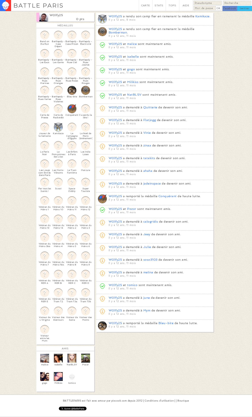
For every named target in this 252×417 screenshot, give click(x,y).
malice (132, 44)
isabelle (133, 56)
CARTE (145, 5)
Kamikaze (202, 16)
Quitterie (150, 107)
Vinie (147, 132)
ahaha (147, 171)
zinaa (147, 145)
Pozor (131, 209)
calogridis (150, 221)
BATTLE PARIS (38, 5)
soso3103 (150, 259)
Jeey (146, 234)
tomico (132, 285)
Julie (147, 247)
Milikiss (132, 82)
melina (148, 272)
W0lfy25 (56, 15)
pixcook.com (119, 400)
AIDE (186, 5)
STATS (159, 5)
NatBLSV (134, 94)
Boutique (183, 400)
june (146, 297)
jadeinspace (152, 183)
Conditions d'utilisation (159, 400)
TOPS (172, 5)
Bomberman (118, 32)
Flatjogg (149, 120)
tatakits (149, 158)
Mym (146, 310)
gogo (131, 69)
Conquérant (167, 196)
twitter (244, 8)
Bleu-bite (165, 323)
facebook (229, 8)
